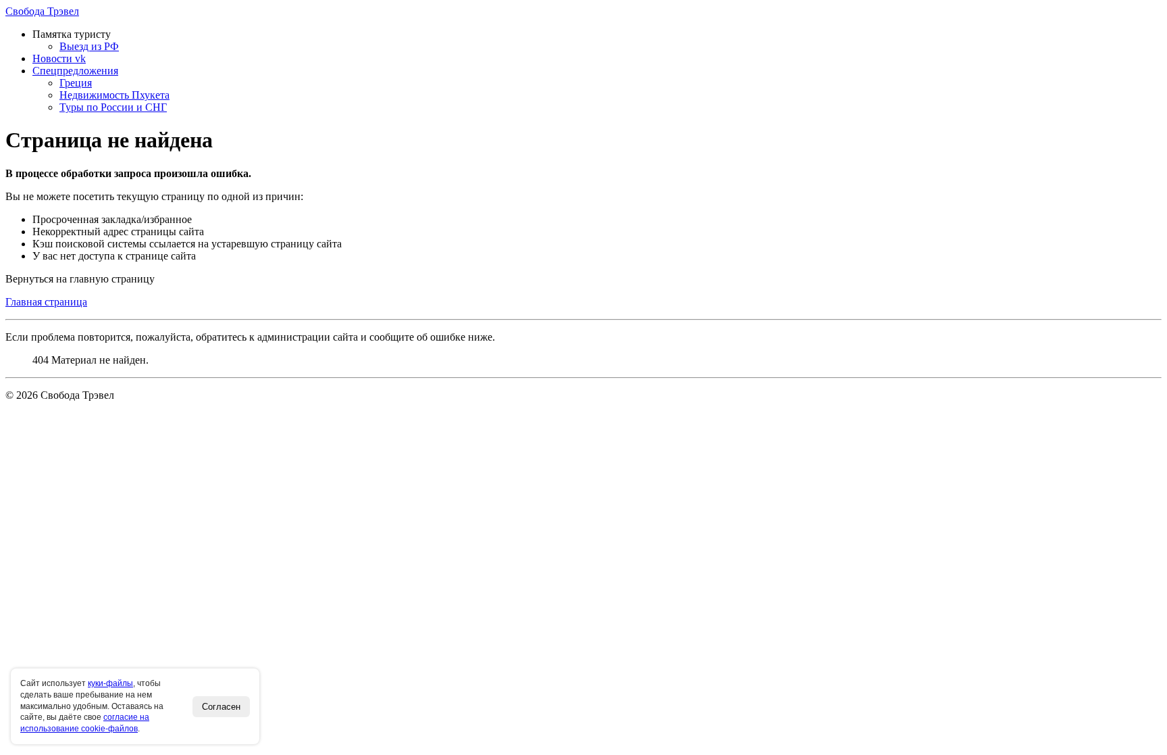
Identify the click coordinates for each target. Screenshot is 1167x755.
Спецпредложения (75, 70)
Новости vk (59, 58)
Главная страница (46, 302)
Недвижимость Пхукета (114, 95)
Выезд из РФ (89, 46)
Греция (75, 83)
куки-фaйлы (110, 683)
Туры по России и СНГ (113, 107)
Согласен (221, 707)
